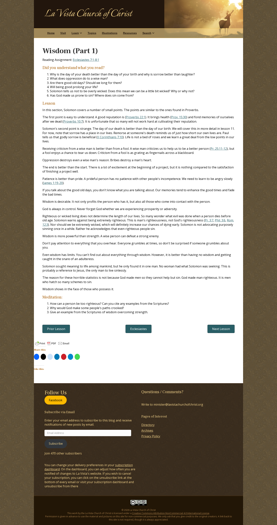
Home (51, 33)
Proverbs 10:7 (73, 121)
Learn (75, 33)
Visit (63, 33)
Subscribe (56, 443)
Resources (130, 33)
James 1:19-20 (53, 183)
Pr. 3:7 (209, 220)
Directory (148, 425)
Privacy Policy (150, 436)
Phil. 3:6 (220, 220)
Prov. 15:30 (178, 117)
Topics (92, 33)
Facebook (55, 400)
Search (146, 33)
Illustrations (109, 33)
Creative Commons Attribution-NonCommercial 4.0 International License (170, 513)
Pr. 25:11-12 (218, 149)
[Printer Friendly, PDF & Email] (52, 343)
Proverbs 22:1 (135, 117)
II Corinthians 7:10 (110, 137)
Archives (147, 430)
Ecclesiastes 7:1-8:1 (86, 60)
